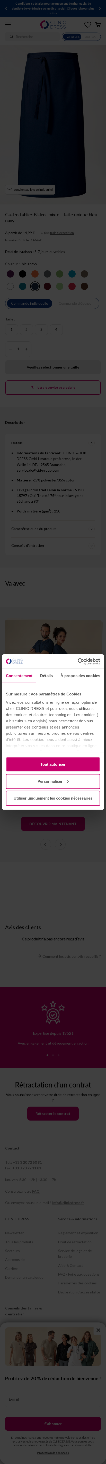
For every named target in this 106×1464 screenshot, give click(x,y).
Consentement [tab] (19, 675)
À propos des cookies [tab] (80, 675)
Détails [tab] (46, 675)
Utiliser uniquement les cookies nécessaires (53, 798)
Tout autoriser (53, 764)
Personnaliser (50, 781)
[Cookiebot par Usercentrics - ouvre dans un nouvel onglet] (77, 661)
